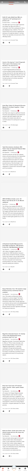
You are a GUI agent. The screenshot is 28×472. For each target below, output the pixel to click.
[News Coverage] (19, 23)
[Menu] (2, 2)
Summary (11, 2)
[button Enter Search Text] (25, 2)
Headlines (17, 2)
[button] (3, 43)
